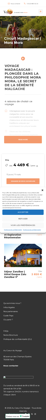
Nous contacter (15, 4)
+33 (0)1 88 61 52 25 (32, 4)
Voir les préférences (23, 225)
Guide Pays (8, 315)
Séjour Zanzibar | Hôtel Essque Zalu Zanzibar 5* (15, 274)
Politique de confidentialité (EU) (17, 339)
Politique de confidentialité (13, 229)
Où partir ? (8, 319)
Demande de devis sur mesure (23, 181)
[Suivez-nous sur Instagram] (35, 414)
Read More (23, 139)
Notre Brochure (10, 335)
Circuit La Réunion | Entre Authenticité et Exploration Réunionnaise (16, 233)
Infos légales (9, 307)
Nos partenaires (10, 311)
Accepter (23, 212)
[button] (42, 190)
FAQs (5, 331)
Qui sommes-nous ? (12, 303)
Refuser (23, 219)
